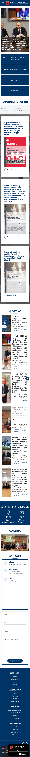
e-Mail (6, 631)
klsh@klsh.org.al (13, 581)
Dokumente (15, 701)
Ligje (15, 693)
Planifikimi (15, 715)
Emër (5, 614)
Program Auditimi (20, 110)
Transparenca (15, 729)
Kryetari (15, 677)
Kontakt (15, 727)
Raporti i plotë (11, 170)
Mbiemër (6, 623)
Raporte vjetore (15, 713)
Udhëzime (15, 699)
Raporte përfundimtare (15, 710)
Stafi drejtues (15, 679)
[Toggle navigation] (3, 3)
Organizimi (15, 682)
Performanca (15, 718)
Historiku (15, 685)
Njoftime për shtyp (15, 732)
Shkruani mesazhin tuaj (11, 639)
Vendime (15, 696)
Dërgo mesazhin (15, 661)
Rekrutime (15, 735)
